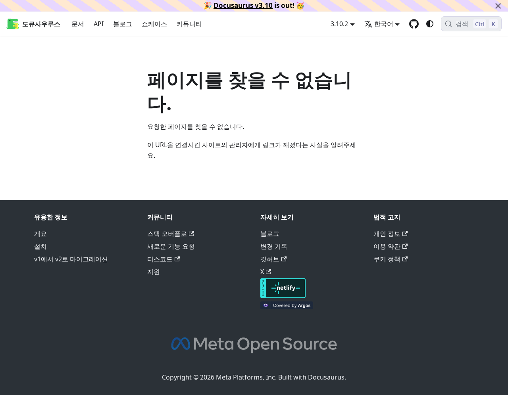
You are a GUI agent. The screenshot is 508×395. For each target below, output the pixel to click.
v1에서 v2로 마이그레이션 (71, 259)
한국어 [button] (383, 23)
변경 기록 (273, 246)
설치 (40, 246)
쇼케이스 (154, 23)
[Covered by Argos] (286, 307)
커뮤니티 (189, 23)
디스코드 (160, 259)
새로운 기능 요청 (171, 246)
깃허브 (269, 259)
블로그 (122, 23)
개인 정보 (386, 233)
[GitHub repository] (413, 23)
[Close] (498, 6)
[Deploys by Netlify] (283, 295)
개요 (40, 233)
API (99, 23)
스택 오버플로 (167, 233)
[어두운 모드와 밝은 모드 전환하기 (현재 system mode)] (429, 23)
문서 (77, 23)
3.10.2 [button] (339, 23)
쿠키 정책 (386, 259)
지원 (153, 271)
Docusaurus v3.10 (243, 5)
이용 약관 (386, 246)
